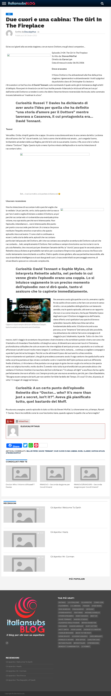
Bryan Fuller (79, 643)
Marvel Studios (80, 619)
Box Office (80, 640)
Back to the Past (83, 633)
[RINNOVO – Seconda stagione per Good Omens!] (55, 481)
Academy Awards (79, 636)
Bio (11, 421)
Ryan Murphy (78, 609)
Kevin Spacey (64, 636)
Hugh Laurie (76, 629)
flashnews (63, 606)
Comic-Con (98, 602)
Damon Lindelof (76, 626)
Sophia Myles (98, 451)
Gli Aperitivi (86, 602)
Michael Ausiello (92, 613)
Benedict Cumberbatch (69, 646)
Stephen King (93, 643)
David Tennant (46, 451)
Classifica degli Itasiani (69, 623)
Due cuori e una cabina (65, 451)
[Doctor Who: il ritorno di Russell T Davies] (21, 481)
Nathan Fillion (65, 643)
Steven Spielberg (66, 616)
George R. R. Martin (92, 629)
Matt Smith (63, 629)
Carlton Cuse (93, 640)
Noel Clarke (84, 451)
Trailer (86, 606)
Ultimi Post (23, 421)
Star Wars (96, 606)
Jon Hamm (63, 626)
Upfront (90, 609)
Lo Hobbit (85, 646)
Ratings (62, 602)
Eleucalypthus (30, 32)
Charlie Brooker (66, 633)
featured (78, 613)
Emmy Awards (82, 616)
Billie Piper (32, 451)
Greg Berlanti (96, 636)
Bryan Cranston (89, 623)
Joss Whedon (64, 609)
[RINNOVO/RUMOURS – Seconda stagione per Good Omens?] (89, 481)
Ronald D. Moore (66, 640)
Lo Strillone (73, 602)
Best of (94, 616)
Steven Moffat (13, 453)
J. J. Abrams (75, 606)
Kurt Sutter (91, 626)
